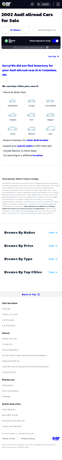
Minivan (31, 133)
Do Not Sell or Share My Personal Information (24, 355)
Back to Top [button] (29, 294)
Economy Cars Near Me (13, 420)
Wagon (50, 119)
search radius (25, 146)
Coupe (32, 105)
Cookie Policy (9, 372)
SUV (32, 119)
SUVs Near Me (9, 409)
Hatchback (13, 105)
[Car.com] (6, 4)
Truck (12, 133)
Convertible (50, 105)
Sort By (52, 56)
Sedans (12, 119)
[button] (32, 4)
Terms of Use (8, 438)
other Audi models (37, 140)
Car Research (8, 325)
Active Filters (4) (46, 30)
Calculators (8, 385)
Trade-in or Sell (10, 314)
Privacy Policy (28, 438)
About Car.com (9, 338)
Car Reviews (8, 319)
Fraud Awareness (10, 349)
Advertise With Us (10, 361)
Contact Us (7, 344)
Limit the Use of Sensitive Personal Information (25, 366)
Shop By (6, 308)
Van (50, 133)
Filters (17, 30)
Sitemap (6, 396)
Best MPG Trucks (10, 415)
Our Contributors (10, 390)
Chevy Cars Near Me (11, 426)
